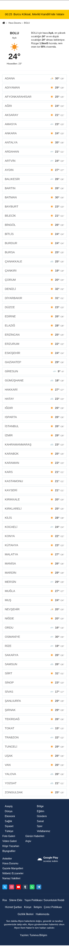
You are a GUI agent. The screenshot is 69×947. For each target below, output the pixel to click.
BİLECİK (34, 215)
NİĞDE (34, 618)
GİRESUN (34, 371)
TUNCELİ (34, 746)
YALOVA (34, 774)
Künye (27, 907)
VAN (34, 764)
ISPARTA (34, 417)
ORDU (34, 627)
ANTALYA (34, 142)
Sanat (40, 821)
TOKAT (34, 728)
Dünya (8, 811)
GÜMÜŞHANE (34, 380)
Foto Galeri (8, 836)
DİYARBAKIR (34, 298)
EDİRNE (34, 316)
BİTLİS (34, 234)
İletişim (38, 907)
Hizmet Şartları (13, 907)
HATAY (34, 398)
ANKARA (34, 133)
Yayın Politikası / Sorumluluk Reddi (44, 900)
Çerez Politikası (53, 907)
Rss (4, 900)
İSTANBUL (34, 426)
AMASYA (34, 124)
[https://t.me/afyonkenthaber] (38, 887)
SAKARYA (34, 655)
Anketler (7, 858)
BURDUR (34, 243)
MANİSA (34, 563)
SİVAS (34, 691)
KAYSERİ (34, 490)
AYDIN (34, 170)
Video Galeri (9, 841)
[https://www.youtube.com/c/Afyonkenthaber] (18, 887)
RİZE (34, 645)
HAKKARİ (34, 389)
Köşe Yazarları (10, 846)
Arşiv (28, 841)
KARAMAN (34, 462)
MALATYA (34, 554)
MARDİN (34, 572)
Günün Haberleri (34, 836)
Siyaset (9, 826)
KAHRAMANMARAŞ (34, 444)
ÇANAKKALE (34, 261)
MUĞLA (34, 591)
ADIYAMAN (34, 87)
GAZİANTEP (34, 362)
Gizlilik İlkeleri (26, 914)
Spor (39, 826)
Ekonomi (10, 816)
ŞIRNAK (34, 710)
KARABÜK (34, 453)
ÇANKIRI (34, 270)
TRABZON (34, 737)
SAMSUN (34, 664)
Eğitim (40, 811)
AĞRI (34, 105)
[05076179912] (32, 887)
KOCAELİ (34, 527)
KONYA (34, 536)
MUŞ (34, 600)
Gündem (42, 816)
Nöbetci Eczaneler (12, 873)
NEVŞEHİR (34, 609)
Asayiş (9, 806)
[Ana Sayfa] (3, 23)
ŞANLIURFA (34, 700)
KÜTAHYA (34, 545)
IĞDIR (34, 408)
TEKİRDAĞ (34, 719)
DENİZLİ (34, 289)
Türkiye (9, 831)
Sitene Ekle (15, 900)
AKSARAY (34, 115)
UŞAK (34, 755)
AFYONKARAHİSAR (34, 96)
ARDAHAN (34, 151)
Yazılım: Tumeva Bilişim (33, 935)
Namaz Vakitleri (11, 878)
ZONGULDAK (34, 792)
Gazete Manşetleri (12, 868)
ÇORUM (34, 279)
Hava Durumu (15, 23)
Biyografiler (8, 851)
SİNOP (34, 682)
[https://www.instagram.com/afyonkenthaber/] (11, 887)
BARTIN (34, 188)
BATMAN (34, 197)
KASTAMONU (34, 481)
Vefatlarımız (43, 831)
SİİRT (34, 673)
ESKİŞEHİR (34, 353)
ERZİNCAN (34, 334)
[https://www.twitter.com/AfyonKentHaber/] (4, 887)
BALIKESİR (34, 179)
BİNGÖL (34, 224)
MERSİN (34, 581)
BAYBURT (34, 206)
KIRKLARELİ (34, 508)
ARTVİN (34, 160)
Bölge (40, 806)
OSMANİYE (34, 636)
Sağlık (8, 821)
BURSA (34, 252)
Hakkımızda (42, 914)
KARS (34, 472)
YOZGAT (34, 783)
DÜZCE (34, 307)
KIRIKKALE (34, 499)
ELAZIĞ (34, 325)
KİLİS (34, 517)
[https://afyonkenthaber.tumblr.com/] (25, 887)
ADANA (34, 78)
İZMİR (34, 435)
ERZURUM (34, 343)
